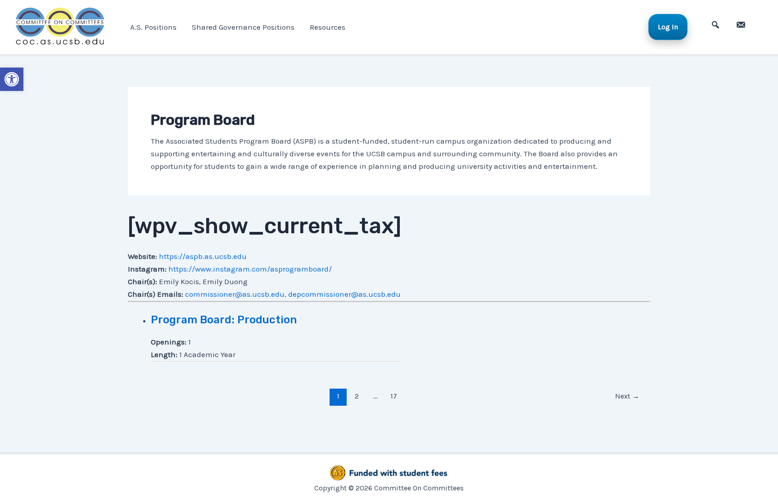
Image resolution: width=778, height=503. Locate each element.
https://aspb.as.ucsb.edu (203, 256)
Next (627, 396)
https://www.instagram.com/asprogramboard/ (250, 268)
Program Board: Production (224, 319)
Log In (668, 27)
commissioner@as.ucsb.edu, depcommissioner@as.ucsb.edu (293, 294)
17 (393, 396)
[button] (11, 79)
